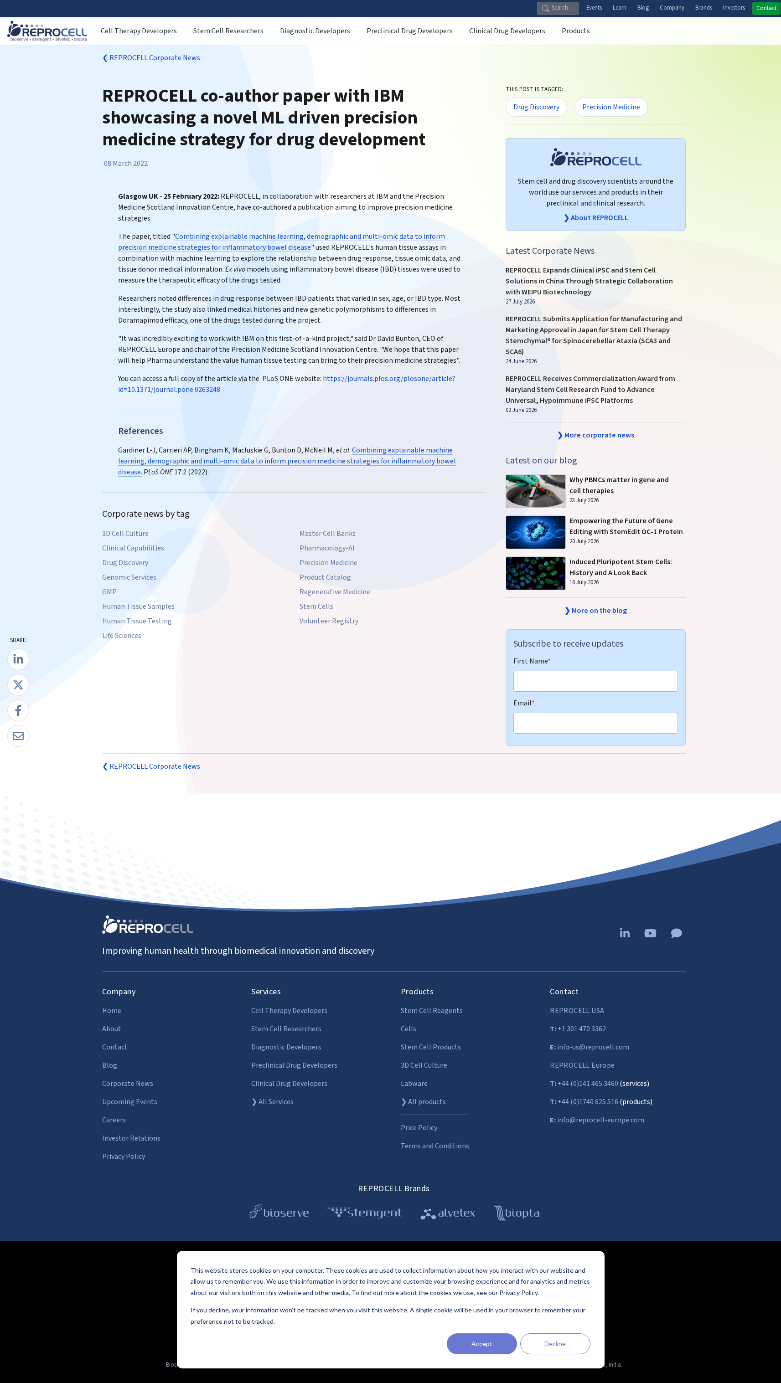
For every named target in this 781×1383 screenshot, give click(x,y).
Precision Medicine (328, 563)
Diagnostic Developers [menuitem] (315, 31)
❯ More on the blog (595, 611)
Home (111, 1011)
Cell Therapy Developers (289, 1011)
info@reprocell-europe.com (597, 1120)
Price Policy (419, 1128)
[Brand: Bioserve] (278, 1214)
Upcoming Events (129, 1102)
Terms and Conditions (435, 1146)
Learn (619, 8)
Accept (481, 1343)
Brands (703, 8)
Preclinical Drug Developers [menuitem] (410, 31)
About (111, 1029)
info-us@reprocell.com (589, 1047)
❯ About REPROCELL (596, 218)
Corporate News (127, 1084)
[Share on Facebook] (18, 710)
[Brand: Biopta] (516, 1214)
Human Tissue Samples (138, 607)
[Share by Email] (18, 736)
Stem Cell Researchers (286, 1029)
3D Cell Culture (125, 534)
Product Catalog (325, 577)
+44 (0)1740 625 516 (584, 1102)
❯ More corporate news (595, 435)
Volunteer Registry (329, 621)
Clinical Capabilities (133, 548)
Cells (408, 1029)
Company (672, 8)
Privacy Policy (123, 1157)
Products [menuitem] (576, 31)
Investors (734, 8)
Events (594, 8)
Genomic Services (129, 577)
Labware (414, 1084)
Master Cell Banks (328, 534)
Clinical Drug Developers (289, 1084)
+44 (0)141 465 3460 (584, 1084)
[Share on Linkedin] (18, 659)
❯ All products (423, 1102)
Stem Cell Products (431, 1047)
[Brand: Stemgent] (364, 1214)
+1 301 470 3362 (578, 1029)
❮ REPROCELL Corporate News (151, 58)
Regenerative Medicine (335, 592)
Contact (766, 8)
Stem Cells (316, 607)
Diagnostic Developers (286, 1047)
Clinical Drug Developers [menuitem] (507, 31)
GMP (109, 592)
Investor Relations (131, 1138)
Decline (555, 1343)
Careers (114, 1120)
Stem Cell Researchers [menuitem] (228, 31)
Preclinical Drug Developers (294, 1065)
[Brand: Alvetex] (448, 1214)
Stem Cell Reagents (432, 1011)
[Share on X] (18, 685)
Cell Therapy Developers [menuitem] (139, 31)
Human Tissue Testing (137, 621)
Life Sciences (121, 636)
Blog (643, 8)
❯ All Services (272, 1102)
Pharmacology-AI (327, 548)
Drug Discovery (125, 563)
